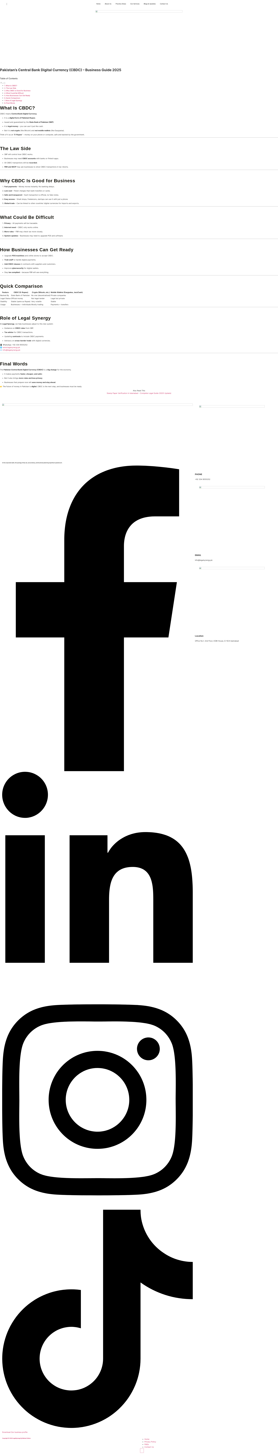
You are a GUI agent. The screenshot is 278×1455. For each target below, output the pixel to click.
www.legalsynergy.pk (11, 347)
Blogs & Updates (150, 4)
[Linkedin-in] (97, 989)
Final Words (10, 103)
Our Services (134, 4)
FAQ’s (146, 1444)
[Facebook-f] (97, 770)
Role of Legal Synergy (14, 100)
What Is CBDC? (11, 86)
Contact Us (164, 4)
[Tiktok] (97, 1427)
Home (98, 4)
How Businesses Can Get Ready (18, 95)
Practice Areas (121, 4)
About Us (108, 4)
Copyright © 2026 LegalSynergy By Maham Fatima (16, 1438)
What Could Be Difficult (15, 93)
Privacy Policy (150, 1442)
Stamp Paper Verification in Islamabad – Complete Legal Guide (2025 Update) (139, 393)
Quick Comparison (13, 98)
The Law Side (11, 88)
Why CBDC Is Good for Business (18, 91)
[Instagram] (97, 1208)
